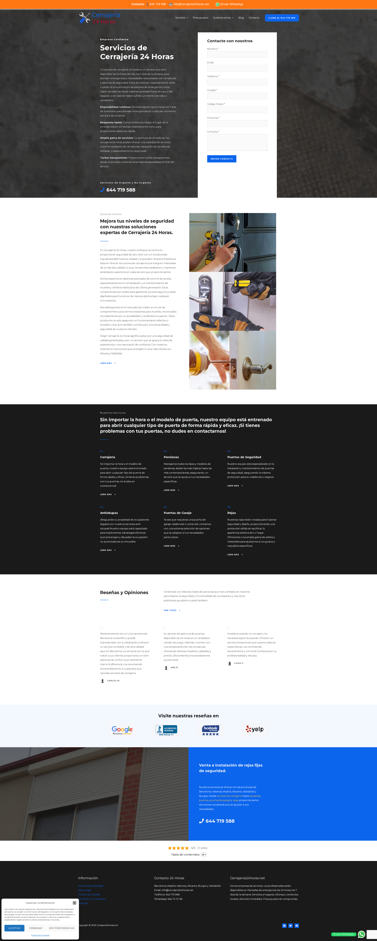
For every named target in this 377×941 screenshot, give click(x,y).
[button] (74, 902)
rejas (235, 800)
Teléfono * (213, 76)
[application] (186, 17)
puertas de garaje (219, 800)
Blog (241, 17)
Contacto (254, 17)
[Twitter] (290, 925)
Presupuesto (200, 17)
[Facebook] (284, 925)
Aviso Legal (84, 890)
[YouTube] (297, 925)
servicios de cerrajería (229, 796)
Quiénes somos (222, 17)
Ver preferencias (61, 928)
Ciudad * (212, 90)
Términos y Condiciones (92, 899)
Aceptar (14, 928)
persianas (254, 796)
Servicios (180, 17)
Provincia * (213, 118)
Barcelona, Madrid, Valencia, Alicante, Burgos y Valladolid (187, 886)
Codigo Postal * (216, 104)
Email (210, 62)
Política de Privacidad (40, 935)
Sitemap (83, 903)
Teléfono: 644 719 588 (167, 894)
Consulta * (213, 131)
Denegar (35, 928)
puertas (203, 800)
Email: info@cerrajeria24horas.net (173, 890)
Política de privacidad (90, 886)
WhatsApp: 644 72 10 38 (168, 899)
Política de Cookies (89, 894)
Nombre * (213, 49)
